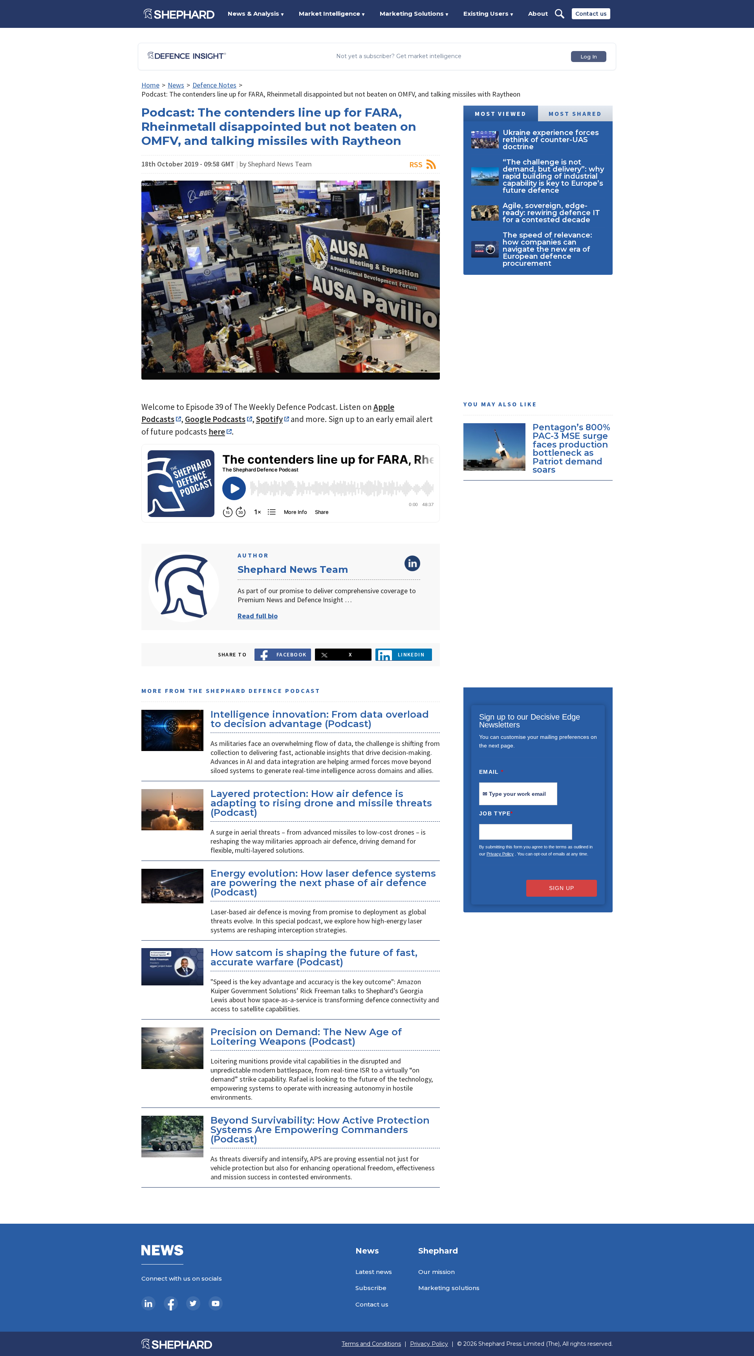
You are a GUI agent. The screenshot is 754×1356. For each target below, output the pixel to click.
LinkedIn (412, 563)
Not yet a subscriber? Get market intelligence (398, 56)
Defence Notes (214, 85)
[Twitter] (193, 1303)
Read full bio (258, 615)
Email (491, 772)
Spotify (269, 419)
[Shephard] (179, 14)
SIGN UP (561, 888)
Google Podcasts (215, 419)
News (176, 85)
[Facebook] (171, 1303)
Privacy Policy (500, 854)
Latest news (373, 1272)
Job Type (496, 813)
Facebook (291, 654)
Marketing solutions (448, 1288)
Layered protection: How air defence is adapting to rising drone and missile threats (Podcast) (321, 803)
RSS (416, 164)
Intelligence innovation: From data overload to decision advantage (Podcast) (319, 719)
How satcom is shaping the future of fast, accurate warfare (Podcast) (313, 957)
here (217, 431)
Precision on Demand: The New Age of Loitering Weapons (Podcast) (306, 1036)
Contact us (591, 13)
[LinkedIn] (148, 1303)
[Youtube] (216, 1303)
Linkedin (411, 654)
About (538, 13)
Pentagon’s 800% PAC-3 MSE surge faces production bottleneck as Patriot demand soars (571, 448)
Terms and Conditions (371, 1344)
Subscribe (370, 1288)
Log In (588, 56)
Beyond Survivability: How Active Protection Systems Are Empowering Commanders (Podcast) (320, 1130)
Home (150, 85)
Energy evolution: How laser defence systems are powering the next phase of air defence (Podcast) (323, 883)
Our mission (436, 1272)
